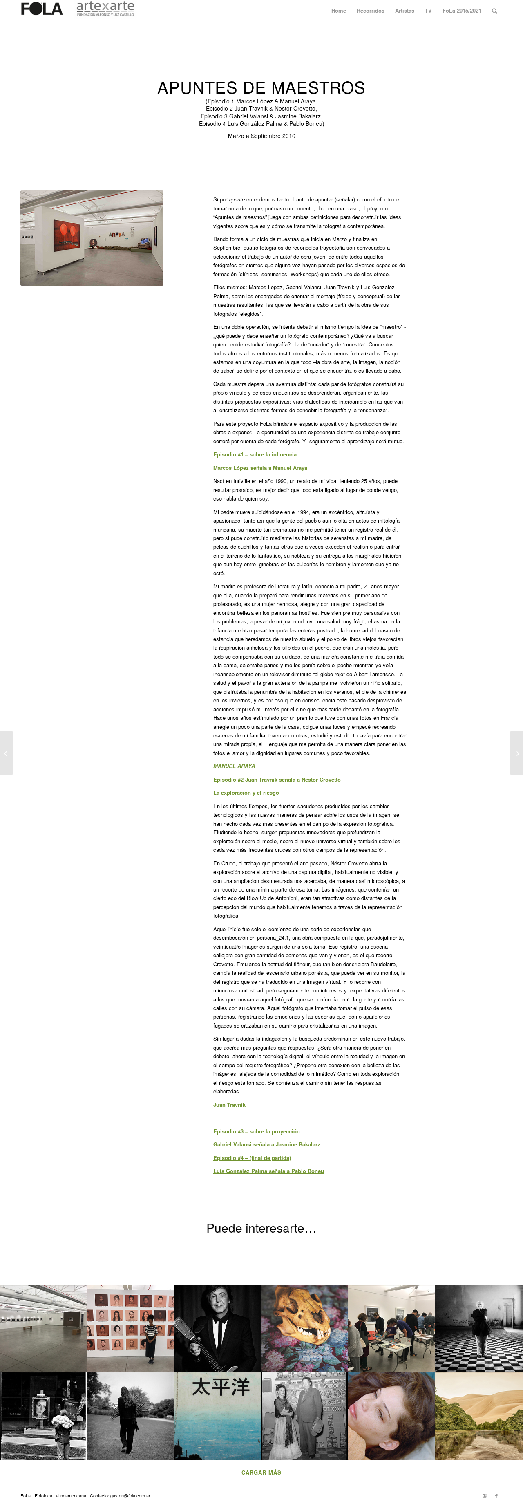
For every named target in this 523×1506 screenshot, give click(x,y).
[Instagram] (484, 1495)
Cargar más (261, 1472)
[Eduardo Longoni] (6, 753)
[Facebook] (496, 1495)
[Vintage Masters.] (516, 753)
